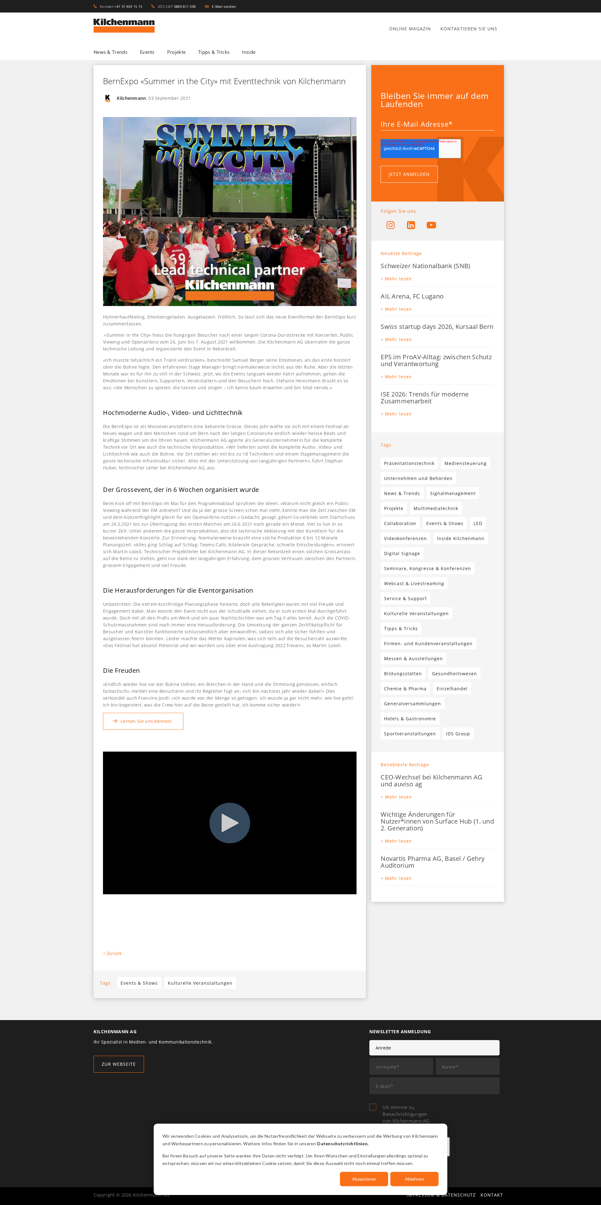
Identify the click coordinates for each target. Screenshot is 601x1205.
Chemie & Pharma (405, 689)
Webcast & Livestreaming (414, 583)
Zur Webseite (119, 1064)
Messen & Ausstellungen (413, 658)
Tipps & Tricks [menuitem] (213, 52)
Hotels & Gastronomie (410, 719)
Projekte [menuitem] (176, 52)
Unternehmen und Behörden (418, 478)
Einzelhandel (452, 689)
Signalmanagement (453, 493)
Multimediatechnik (436, 508)
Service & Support (405, 598)
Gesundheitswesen (454, 674)
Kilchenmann (131, 98)
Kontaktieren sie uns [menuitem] (468, 29)
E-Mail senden (222, 6)
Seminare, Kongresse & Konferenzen (427, 568)
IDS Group (458, 734)
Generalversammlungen (412, 704)
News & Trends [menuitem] (110, 52)
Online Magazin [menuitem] (410, 29)
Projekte (393, 508)
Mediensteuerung (465, 463)
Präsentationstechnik (409, 463)
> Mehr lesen (396, 279)
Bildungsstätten (403, 674)
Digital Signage (402, 553)
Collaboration (400, 523)
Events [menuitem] (147, 52)
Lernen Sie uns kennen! (146, 721)
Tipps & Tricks (401, 628)
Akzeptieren (364, 1179)
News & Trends (402, 493)
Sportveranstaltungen (410, 734)
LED (478, 523)
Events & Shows (139, 983)
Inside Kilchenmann (461, 538)
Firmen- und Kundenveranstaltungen (428, 643)
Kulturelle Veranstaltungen (200, 983)
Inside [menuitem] (248, 52)
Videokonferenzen (405, 538)
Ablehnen (414, 1179)
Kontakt (491, 1195)
